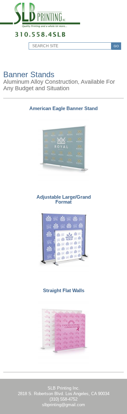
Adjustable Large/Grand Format (63, 199)
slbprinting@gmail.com (63, 404)
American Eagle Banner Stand (63, 108)
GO (116, 46)
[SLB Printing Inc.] (40, 37)
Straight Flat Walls (63, 290)
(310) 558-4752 (63, 399)
